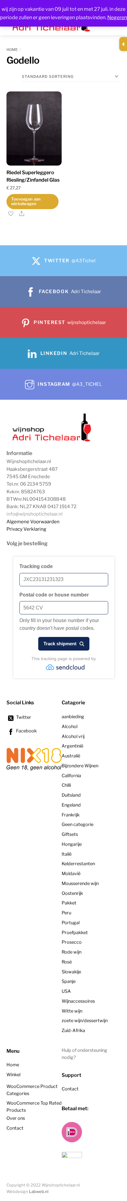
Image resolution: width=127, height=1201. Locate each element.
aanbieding (73, 716)
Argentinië (72, 746)
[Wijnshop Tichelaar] (52, 440)
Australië (71, 756)
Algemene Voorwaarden (32, 522)
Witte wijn (72, 1011)
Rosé (67, 962)
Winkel (13, 1074)
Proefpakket (75, 932)
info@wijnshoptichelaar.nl (34, 514)
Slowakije (71, 972)
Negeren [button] (117, 17)
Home (12, 49)
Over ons (15, 1118)
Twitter (23, 717)
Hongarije (72, 844)
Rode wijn (71, 952)
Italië (67, 854)
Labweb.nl (38, 1191)
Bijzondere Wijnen (80, 766)
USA (66, 991)
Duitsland (71, 795)
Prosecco (72, 942)
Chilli (66, 785)
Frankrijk (71, 815)
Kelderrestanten (78, 863)
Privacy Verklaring (26, 529)
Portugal (71, 922)
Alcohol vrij (73, 736)
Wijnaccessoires (78, 1001)
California (71, 775)
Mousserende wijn (80, 883)
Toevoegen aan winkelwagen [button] (26, 201)
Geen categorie (77, 824)
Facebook (26, 731)
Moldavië (71, 873)
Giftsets (70, 834)
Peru (66, 913)
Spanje (69, 981)
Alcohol (69, 726)
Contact (14, 1128)
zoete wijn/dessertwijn (85, 1020)
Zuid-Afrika (73, 1030)
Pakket (69, 903)
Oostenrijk (72, 893)
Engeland (71, 805)
